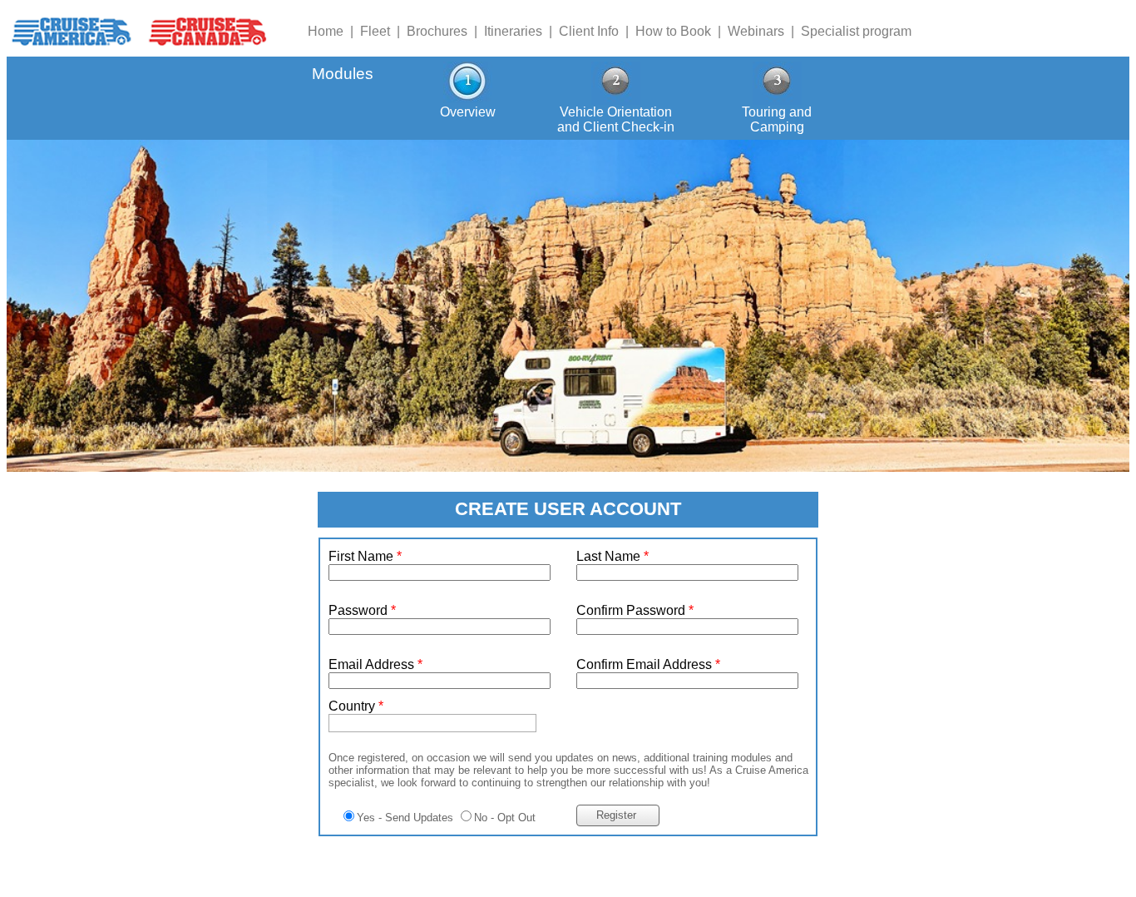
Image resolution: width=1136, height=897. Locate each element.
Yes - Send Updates (405, 817)
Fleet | (383, 31)
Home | (334, 31)
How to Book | (681, 31)
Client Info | (597, 31)
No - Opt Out (505, 817)
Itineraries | (521, 31)
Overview (468, 112)
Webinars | (764, 31)
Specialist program (856, 31)
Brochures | (445, 31)
